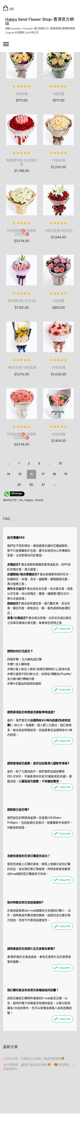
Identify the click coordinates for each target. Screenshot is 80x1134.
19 (65, 474)
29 (19, 485)
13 (60, 463)
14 (8, 474)
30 (31, 485)
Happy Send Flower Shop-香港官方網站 (39, 21)
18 (54, 474)
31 (43, 485)
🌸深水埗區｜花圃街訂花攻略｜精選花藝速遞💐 (34, 1058)
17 (42, 474)
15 (20, 474)
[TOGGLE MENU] (6, 44)
